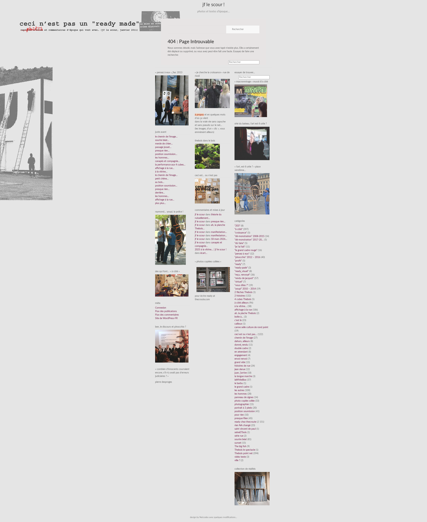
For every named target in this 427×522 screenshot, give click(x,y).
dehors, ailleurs (242, 341)
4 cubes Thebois (243, 299)
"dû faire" (239, 243)
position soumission (245, 411)
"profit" (238, 261)
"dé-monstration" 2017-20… (249, 240)
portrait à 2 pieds (243, 408)
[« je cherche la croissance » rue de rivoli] (212, 93)
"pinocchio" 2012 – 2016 (247, 257)
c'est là (238, 320)
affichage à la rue (243, 310)
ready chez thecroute (245, 422)
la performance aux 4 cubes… (170, 165)
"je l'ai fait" (240, 247)
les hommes (241, 394)
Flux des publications (166, 311)
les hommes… (162, 158)
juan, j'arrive (241, 373)
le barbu (239, 383)
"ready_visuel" (242, 271)
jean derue (240, 369)
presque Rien (241, 418)
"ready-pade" (241, 268)
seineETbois (241, 432)
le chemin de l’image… (166, 137)
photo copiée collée (245, 401)
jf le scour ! (213, 4)
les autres (239, 390)
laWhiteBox (240, 380)
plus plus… (160, 203)
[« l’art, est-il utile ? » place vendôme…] (252, 194)
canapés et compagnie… (167, 161)
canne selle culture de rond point (251, 327)
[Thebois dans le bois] (207, 156)
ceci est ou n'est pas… (246, 334)
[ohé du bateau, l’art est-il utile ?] (252, 143)
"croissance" (241, 233)
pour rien (239, 415)
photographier (242, 404)
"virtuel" (239, 282)
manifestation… (219, 232)
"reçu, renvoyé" (242, 275)
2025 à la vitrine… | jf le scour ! (211, 249)
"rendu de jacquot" (244, 278)
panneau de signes (244, 397)
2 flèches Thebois (243, 292)
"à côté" (239, 229)
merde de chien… (164, 144)
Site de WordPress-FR (166, 318)
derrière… (160, 193)
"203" (237, 226)
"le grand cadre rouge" (246, 250)
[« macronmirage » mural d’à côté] (251, 101)
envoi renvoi (241, 359)
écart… (203, 253)
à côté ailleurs (242, 303)
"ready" (238, 264)
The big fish (240, 446)
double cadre (241, 348)
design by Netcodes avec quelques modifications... (213, 517)
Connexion (160, 308)
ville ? (237, 460)
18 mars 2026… (219, 239)
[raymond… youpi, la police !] (170, 239)
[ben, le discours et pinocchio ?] (171, 346)
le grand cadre (242, 387)
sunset (238, 443)
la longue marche (243, 376)
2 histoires (240, 296)
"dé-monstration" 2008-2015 (249, 236)
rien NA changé (242, 425)
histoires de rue (242, 366)
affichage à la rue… (164, 168)
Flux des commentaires (167, 315)
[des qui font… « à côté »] (171, 285)
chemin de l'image (244, 338)
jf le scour (200, 214)
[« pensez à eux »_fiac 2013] (171, 100)
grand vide (240, 362)
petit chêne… (162, 179)
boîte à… (239, 317)
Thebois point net (244, 453)
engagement (241, 355)
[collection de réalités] (252, 488)
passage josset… (163, 147)
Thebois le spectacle (245, 450)
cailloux (238, 324)
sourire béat (241, 439)
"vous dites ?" (241, 285)
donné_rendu (241, 345)
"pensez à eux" (242, 254)
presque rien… (162, 151)
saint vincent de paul (245, 429)
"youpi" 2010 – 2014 (245, 289)
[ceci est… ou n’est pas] (207, 191)
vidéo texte (240, 457)
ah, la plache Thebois (245, 313)
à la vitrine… (161, 172)
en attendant (241, 352)
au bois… (159, 182)
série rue (239, 436)
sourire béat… (162, 140)
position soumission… (166, 154)
